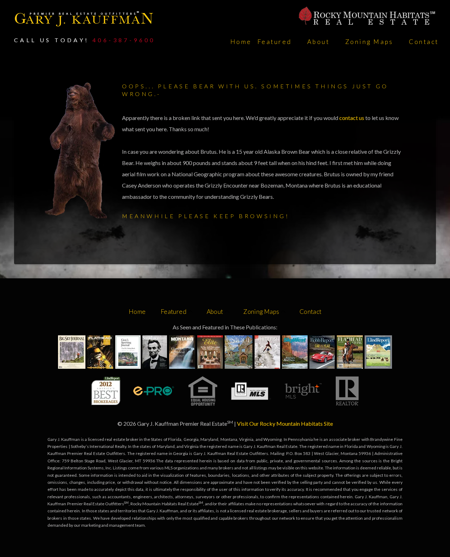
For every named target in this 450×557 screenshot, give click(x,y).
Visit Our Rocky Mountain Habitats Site (285, 423)
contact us (352, 117)
